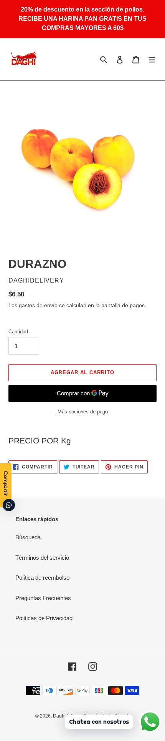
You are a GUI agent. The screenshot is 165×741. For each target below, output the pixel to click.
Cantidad (18, 332)
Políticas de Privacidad (44, 618)
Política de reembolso (42, 577)
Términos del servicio (42, 557)
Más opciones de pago (83, 412)
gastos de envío (38, 305)
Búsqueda (28, 537)
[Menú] (152, 59)
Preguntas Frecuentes (43, 598)
